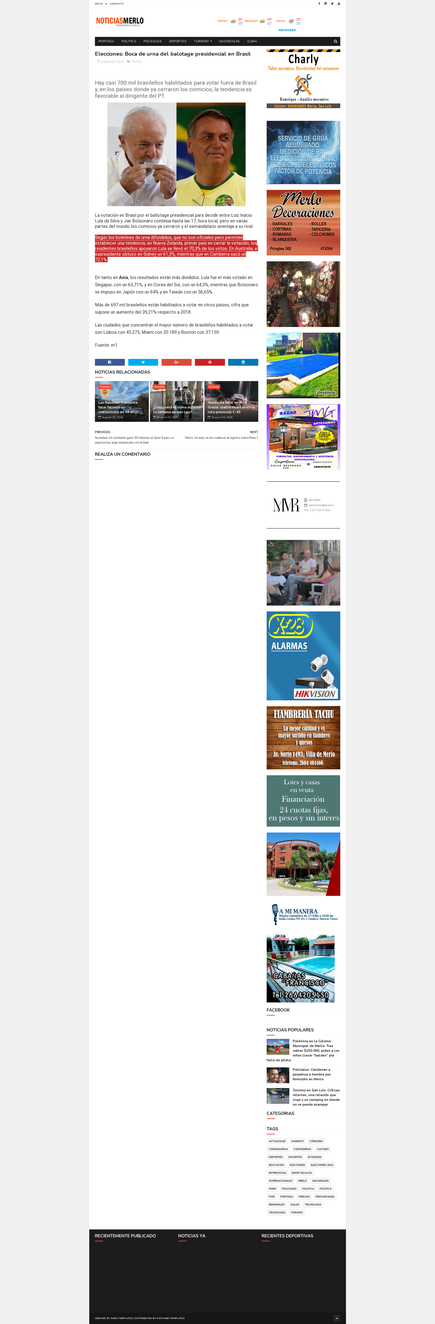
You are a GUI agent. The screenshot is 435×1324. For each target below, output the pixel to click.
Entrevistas (277, 1173)
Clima (252, 41)
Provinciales (325, 1196)
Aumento (297, 1141)
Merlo (302, 1181)
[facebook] (319, 3)
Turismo (201, 41)
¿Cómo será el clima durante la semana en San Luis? (177, 409)
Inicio (99, 3)
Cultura (323, 1149)
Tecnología (277, 1212)
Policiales (153, 41)
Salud (294, 1204)
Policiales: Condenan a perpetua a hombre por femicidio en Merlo (312, 1074)
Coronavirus (278, 1149)
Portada (106, 41)
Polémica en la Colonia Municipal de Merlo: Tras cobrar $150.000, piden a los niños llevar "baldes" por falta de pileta (303, 1050)
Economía (314, 1157)
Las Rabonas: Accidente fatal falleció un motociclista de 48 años (118, 407)
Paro (272, 1188)
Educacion (276, 1165)
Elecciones (297, 1165)
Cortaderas (302, 1149)
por (272, 1196)
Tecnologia (313, 1204)
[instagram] (325, 3)
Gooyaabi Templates (170, 1318)
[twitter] (332, 3)
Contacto (117, 3)
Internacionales (280, 1181)
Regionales (277, 1204)
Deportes (177, 41)
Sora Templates (122, 1318)
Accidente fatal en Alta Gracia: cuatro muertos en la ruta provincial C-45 (231, 407)
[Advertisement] (134, 1276)
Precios (304, 1196)
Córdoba (316, 1141)
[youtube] (339, 3)
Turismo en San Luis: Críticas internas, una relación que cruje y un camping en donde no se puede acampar (316, 1097)
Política (325, 1188)
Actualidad (277, 1141)
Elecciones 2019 (322, 1165)
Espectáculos (302, 1173)
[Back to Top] (337, 1318)
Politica (129, 41)
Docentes (295, 1157)
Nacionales (229, 41)
